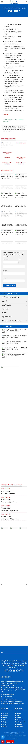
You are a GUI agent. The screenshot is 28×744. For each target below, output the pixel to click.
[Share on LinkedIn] (19, 670)
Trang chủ (7, 732)
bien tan (8, 129)
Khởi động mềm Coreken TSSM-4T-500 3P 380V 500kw (21, 206)
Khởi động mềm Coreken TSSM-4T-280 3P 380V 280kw (7, 225)
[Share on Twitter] (11, 670)
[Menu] (2, 2)
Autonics (5, 309)
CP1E (18, 8)
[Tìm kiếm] (26, 1)
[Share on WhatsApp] (5, 670)
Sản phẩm (21, 732)
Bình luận (6, 259)
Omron (4, 313)
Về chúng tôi (14, 732)
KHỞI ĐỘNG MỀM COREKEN (10, 297)
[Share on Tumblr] (22, 670)
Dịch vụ (12, 733)
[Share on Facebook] (8, 670)
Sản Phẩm (5, 128)
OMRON (21, 8)
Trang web (6, 278)
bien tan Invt (20, 129)
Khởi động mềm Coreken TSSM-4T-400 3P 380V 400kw (7, 206)
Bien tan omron (9, 131)
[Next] (26, 584)
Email (5, 271)
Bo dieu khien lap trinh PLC (9, 8)
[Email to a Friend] (14, 670)
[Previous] (1, 584)
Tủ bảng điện (6, 305)
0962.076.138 (10, 742)
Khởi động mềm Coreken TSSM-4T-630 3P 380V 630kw (7, 188)
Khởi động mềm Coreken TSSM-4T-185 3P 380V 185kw (21, 244)
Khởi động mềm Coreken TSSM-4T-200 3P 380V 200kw (7, 244)
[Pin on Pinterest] (17, 670)
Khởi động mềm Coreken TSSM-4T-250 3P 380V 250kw (21, 225)
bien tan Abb (13, 129)
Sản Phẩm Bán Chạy (12, 128)
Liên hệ (17, 733)
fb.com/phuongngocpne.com (16, 703)
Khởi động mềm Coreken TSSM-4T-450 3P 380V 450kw (21, 188)
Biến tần (5, 301)
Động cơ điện (7, 316)
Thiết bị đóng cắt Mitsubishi (12, 320)
